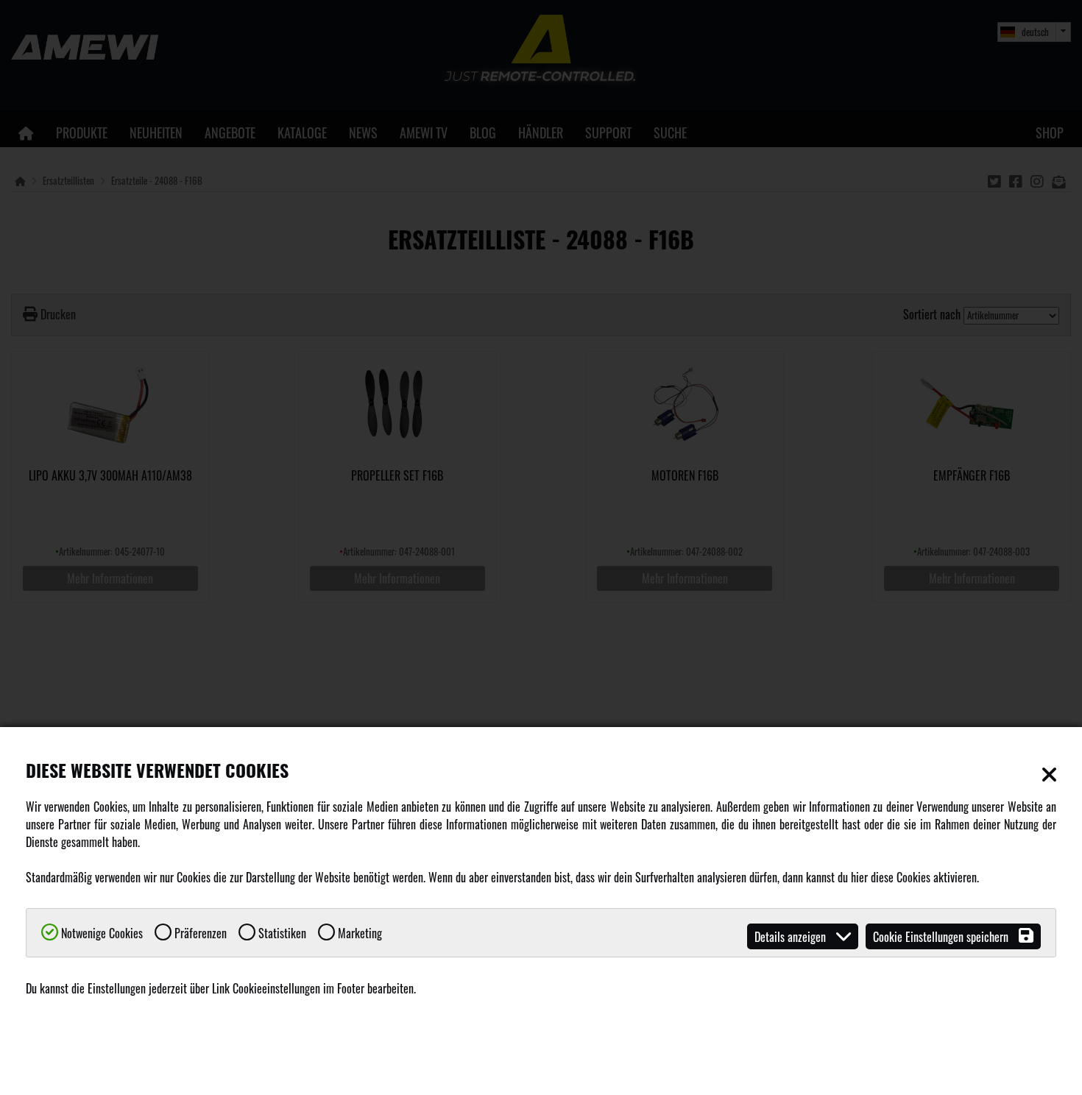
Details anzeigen (791, 937)
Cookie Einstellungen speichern (942, 937)
